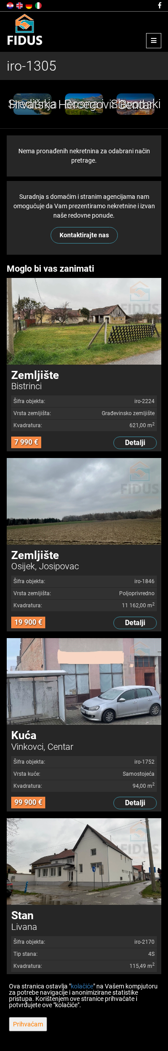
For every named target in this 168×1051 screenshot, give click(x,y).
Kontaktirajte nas (84, 235)
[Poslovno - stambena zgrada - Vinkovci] (84, 681)
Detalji (135, 442)
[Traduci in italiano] (39, 4)
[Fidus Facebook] (159, 5)
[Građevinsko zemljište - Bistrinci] (84, 321)
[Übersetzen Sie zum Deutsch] (30, 4)
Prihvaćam (28, 1024)
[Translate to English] (20, 4)
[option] (32, 104)
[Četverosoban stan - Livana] (84, 861)
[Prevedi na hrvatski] (11, 4)
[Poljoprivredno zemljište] (84, 501)
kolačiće (82, 986)
